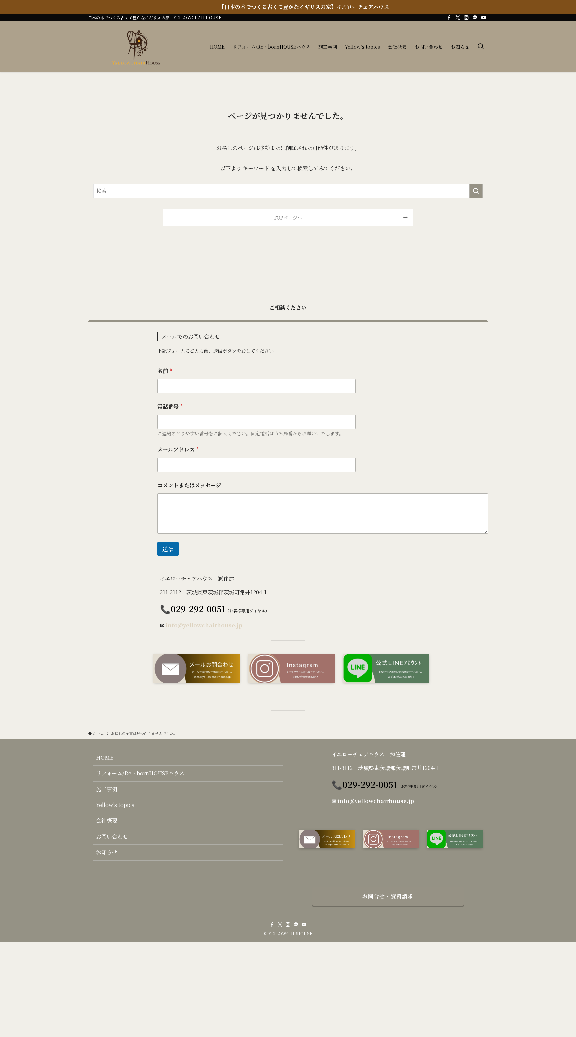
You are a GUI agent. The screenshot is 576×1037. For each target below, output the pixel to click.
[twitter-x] (457, 17)
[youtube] (483, 17)
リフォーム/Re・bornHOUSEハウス (140, 773)
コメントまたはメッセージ (189, 485)
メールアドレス (178, 449)
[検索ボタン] (480, 46)
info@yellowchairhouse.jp (204, 625)
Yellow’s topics (115, 805)
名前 (164, 371)
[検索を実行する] (476, 191)
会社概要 (106, 820)
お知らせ (106, 852)
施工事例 (106, 789)
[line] (475, 17)
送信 (168, 549)
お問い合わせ (112, 836)
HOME (104, 757)
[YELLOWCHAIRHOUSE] (139, 47)
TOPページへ (288, 217)
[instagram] (466, 17)
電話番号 (170, 406)
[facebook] (449, 17)
